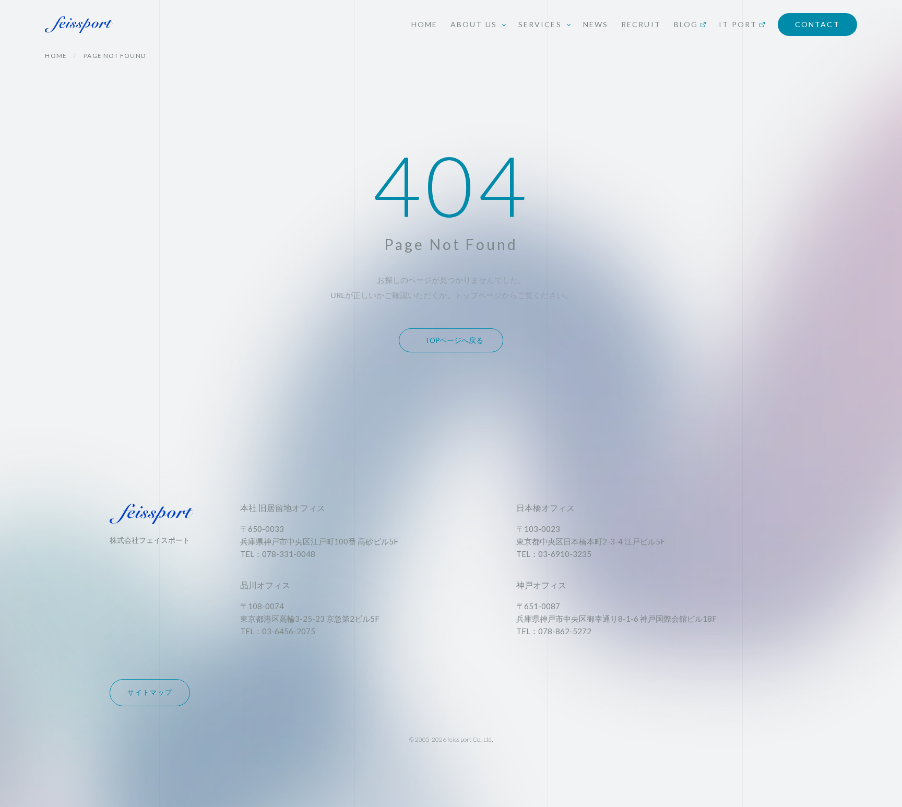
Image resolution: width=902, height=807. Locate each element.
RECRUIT (641, 24)
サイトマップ (149, 692)
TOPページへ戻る (454, 340)
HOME (424, 24)
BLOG (686, 24)
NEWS (595, 24)
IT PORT (738, 24)
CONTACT (817, 24)
